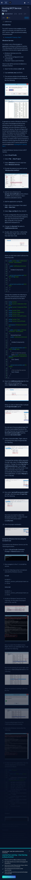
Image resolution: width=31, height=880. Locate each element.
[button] (28, 2)
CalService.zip (8, 21)
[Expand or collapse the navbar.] (2, 3)
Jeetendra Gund (9, 13)
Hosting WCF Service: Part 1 (13, 37)
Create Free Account (9, 877)
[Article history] (15, 13)
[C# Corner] (6, 2)
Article (26, 17)
